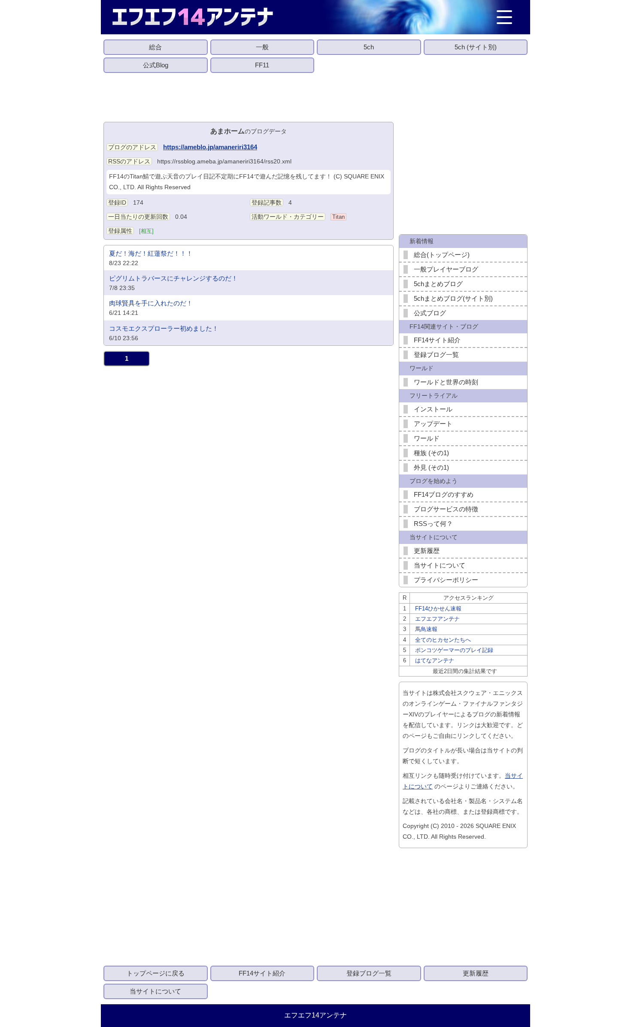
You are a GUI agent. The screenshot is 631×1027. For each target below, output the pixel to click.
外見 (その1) (431, 467)
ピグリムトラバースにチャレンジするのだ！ (173, 278)
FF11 (262, 65)
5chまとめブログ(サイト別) (453, 298)
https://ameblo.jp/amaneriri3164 (210, 147)
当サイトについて (439, 565)
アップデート (433, 423)
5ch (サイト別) (476, 47)
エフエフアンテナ (437, 619)
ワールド (427, 438)
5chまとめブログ (438, 283)
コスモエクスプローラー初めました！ (163, 328)
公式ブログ (430, 313)
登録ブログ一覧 (436, 354)
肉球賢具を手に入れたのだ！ (151, 303)
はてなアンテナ (434, 660)
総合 (155, 47)
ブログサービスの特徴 (446, 509)
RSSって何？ (433, 523)
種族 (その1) (431, 452)
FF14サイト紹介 (437, 340)
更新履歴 (427, 550)
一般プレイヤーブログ (446, 269)
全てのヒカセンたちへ (443, 640)
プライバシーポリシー (446, 579)
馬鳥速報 (426, 629)
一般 (262, 47)
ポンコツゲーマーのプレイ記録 (454, 650)
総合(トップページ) (442, 254)
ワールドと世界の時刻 (446, 382)
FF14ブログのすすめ (443, 494)
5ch (369, 47)
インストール (433, 409)
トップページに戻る (156, 973)
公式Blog (155, 65)
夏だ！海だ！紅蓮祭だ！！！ (151, 253)
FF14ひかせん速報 (438, 608)
